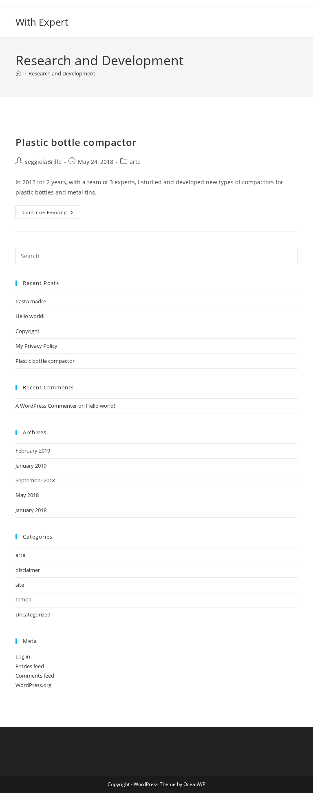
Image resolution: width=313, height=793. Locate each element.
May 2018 (27, 495)
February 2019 (32, 450)
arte (135, 162)
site (19, 584)
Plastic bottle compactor (75, 142)
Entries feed (29, 666)
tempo (23, 599)
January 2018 (30, 510)
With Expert (41, 22)
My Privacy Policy (36, 345)
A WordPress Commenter (46, 405)
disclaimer (27, 570)
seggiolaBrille (43, 162)
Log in (22, 656)
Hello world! (29, 316)
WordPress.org (33, 685)
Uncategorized (33, 614)
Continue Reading (51, 213)
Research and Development (62, 73)
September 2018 (35, 480)
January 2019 (30, 465)
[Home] (18, 73)
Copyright (27, 331)
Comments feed (34, 675)
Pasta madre (30, 301)
